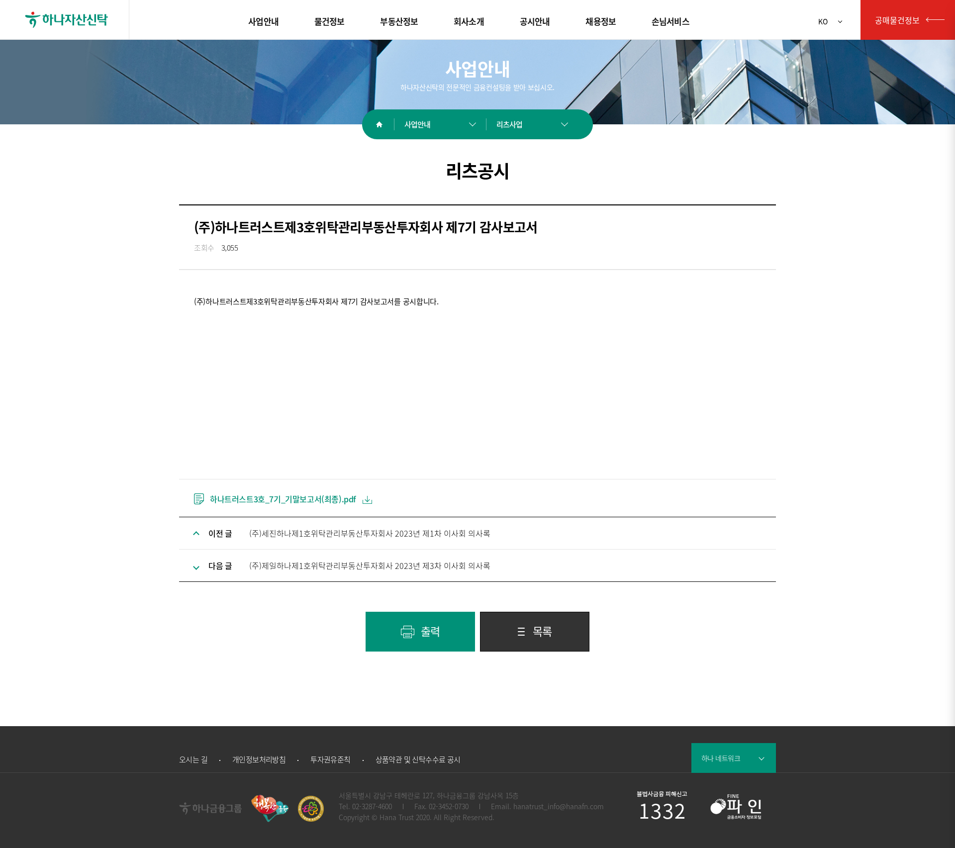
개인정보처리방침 (259, 759)
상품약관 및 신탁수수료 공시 (418, 759)
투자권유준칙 (330, 759)
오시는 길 (193, 759)
